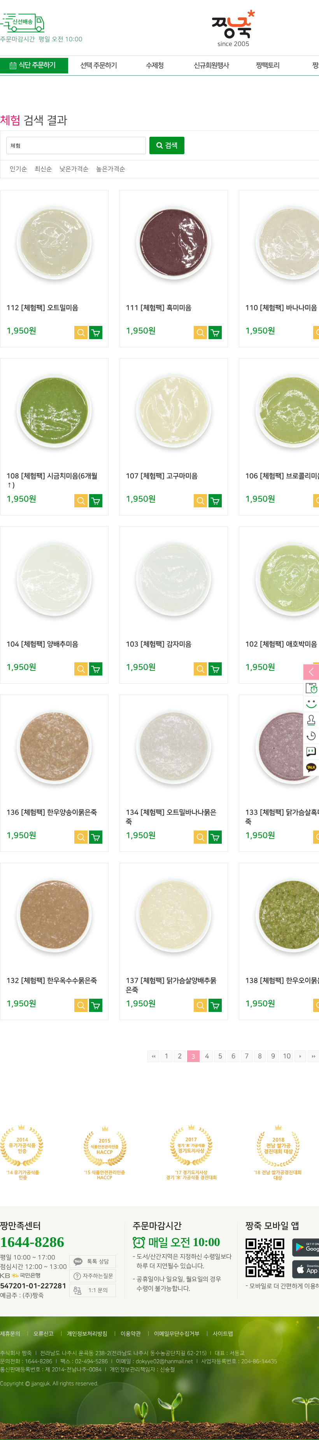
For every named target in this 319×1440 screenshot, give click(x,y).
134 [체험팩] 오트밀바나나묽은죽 (171, 817)
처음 (153, 1056)
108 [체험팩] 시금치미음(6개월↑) (51, 480)
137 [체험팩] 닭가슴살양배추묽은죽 (171, 985)
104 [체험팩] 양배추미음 (42, 644)
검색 (170, 146)
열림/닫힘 (311, 672)
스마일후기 (311, 704)
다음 (300, 1056)
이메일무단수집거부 (177, 1334)
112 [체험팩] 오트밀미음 (42, 308)
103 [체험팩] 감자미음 (158, 644)
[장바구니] (95, 332)
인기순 (18, 169)
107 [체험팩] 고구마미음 (162, 476)
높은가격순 (110, 169)
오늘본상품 (311, 736)
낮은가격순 (74, 169)
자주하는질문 (98, 1276)
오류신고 (43, 1334)
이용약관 (131, 1334)
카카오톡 (311, 768)
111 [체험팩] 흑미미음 (158, 308)
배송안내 (311, 688)
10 (287, 1056)
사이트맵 (223, 1334)
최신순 (43, 169)
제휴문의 (10, 1334)
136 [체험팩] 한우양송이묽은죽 (51, 813)
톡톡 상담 (98, 1261)
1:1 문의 (311, 752)
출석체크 (311, 720)
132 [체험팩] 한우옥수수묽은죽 (51, 981)
